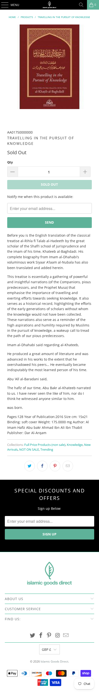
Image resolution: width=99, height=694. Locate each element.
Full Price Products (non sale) (44, 445)
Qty (10, 162)
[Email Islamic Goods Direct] (66, 635)
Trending (46, 450)
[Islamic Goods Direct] (49, 5)
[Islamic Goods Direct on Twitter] (32, 635)
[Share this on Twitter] (29, 466)
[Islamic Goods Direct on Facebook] (40, 635)
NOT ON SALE (29, 450)
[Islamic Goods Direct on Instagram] (57, 635)
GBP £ (46, 649)
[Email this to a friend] (67, 466)
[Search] (81, 5)
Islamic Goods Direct (54, 661)
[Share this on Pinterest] (55, 466)
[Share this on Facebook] (42, 466)
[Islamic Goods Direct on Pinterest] (49, 635)
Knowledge (75, 445)
